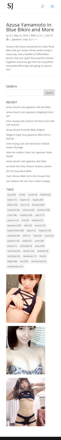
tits (24, 261)
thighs (12, 261)
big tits (38, 199)
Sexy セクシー (30, 39)
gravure (13, 220)
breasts (38, 204)
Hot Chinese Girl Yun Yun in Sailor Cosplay (28, 181)
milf (26, 235)
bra (25, 204)
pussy (12, 246)
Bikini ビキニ (37, 35)
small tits (42, 251)
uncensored (38, 261)
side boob (13, 251)
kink (28, 225)
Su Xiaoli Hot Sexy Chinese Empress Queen (28, 166)
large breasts (15, 230)
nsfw (37, 235)
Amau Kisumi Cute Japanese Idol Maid (26, 161)
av (22, 194)
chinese (43, 210)
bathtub (45, 194)
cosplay (26, 215)
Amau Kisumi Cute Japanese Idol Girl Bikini (28, 107)
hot (25, 220)
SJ (10, 35)
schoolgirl (26, 246)
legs (31, 230)
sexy (39, 246)
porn (39, 240)
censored (28, 210)
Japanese (17, 39)
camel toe (13, 210)
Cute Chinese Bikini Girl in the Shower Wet (28, 176)
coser (12, 215)
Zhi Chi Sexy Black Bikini (18, 171)
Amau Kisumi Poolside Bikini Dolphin (25, 129)
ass (11, 194)
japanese (14, 225)
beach (25, 199)
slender (28, 251)
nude (49, 235)
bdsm (12, 199)
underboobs (15, 266)
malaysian (13, 235)
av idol (32, 194)
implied (37, 220)
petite (27, 240)
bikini (12, 204)
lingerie (45, 230)
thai (43, 256)
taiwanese (29, 256)
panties (13, 240)
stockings (13, 256)
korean (40, 225)
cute (39, 215)
